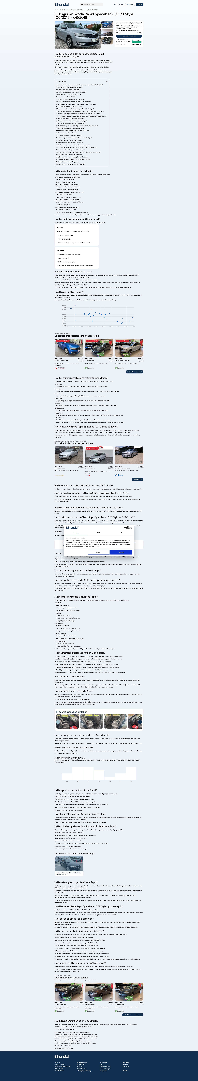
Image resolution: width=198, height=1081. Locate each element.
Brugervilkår (103, 1071)
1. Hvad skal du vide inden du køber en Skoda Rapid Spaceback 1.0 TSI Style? (79, 85)
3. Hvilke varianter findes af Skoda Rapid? (68, 90)
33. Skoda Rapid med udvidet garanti (67, 162)
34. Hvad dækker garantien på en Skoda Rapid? (70, 164)
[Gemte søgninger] (115, 4)
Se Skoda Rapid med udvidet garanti (133, 1014)
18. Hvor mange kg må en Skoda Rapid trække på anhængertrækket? (77, 126)
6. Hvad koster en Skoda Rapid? (65, 97)
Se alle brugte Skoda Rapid (129, 36)
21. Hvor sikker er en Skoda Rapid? (66, 133)
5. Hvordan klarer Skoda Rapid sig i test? (68, 94)
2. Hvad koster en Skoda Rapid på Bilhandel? (69, 87)
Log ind (140, 4)
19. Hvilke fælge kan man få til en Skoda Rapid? (70, 128)
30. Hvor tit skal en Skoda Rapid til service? (69, 155)
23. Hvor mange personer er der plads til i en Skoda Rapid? (74, 138)
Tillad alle (121, 552)
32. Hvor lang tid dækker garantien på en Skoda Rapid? (73, 159)
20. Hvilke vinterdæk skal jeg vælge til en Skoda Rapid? (72, 130)
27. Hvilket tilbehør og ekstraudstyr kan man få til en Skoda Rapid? (76, 147)
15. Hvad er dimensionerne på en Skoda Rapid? (70, 118)
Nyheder (79, 1067)
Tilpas (98, 552)
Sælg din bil (130, 4)
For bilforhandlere (105, 1067)
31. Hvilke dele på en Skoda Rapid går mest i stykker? (72, 157)
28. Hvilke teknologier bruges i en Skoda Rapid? (70, 150)
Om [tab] (122, 532)
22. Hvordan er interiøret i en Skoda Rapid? (69, 135)
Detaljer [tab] (99, 532)
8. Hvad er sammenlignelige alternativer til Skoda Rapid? (73, 102)
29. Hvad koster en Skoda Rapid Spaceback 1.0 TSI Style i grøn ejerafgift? (78, 152)
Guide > (62, 10)
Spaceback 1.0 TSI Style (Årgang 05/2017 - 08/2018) (84, 10)
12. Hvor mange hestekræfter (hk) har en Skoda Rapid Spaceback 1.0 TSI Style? (80, 111)
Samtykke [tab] (76, 533)
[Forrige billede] (56, 35)
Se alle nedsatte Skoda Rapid (134, 372)
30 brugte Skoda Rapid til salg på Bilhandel (76, 295)
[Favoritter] (118, 4)
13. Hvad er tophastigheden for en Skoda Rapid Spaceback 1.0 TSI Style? (78, 114)
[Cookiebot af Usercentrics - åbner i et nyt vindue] (125, 527)
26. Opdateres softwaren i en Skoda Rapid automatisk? (73, 145)
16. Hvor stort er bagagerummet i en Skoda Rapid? (71, 121)
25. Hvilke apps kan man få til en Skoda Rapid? (70, 143)
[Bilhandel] (62, 4)
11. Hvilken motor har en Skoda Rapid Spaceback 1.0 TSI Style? (75, 109)
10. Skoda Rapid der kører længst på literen (69, 106)
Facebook (125, 1065)
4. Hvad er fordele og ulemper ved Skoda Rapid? (71, 92)
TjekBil (77, 915)
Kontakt (125, 1070)
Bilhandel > (57, 10)
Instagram (126, 1067)
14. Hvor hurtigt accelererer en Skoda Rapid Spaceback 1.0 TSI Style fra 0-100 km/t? (82, 116)
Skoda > (66, 10)
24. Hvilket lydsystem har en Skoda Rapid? (69, 140)
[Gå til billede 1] (67, 354)
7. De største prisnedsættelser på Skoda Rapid (70, 99)
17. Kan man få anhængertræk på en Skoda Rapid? (71, 123)
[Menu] (122, 4)
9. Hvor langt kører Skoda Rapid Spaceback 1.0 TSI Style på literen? (76, 104)
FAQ (101, 1065)
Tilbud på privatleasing (84, 1071)
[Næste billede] (98, 35)
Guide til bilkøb (81, 1069)
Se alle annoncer (138, 479)
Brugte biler (80, 1065)
